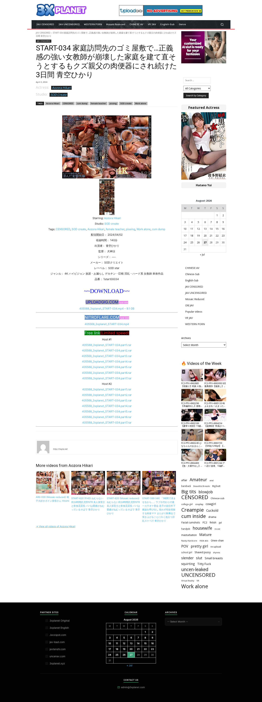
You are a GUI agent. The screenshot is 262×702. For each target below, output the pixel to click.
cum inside (193, 516)
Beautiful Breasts (201, 486)
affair (184, 480)
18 (191, 235)
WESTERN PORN (195, 324)
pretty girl (199, 546)
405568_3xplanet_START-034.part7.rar (107, 378)
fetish (213, 522)
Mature (205, 534)
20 (205, 235)
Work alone (140, 103)
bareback (186, 486)
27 (205, 242)
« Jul (202, 254)
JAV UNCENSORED (196, 293)
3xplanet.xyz (57, 663)
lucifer (57, 444)
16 (223, 228)
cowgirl (211, 504)
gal (220, 522)
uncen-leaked (194, 569)
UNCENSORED (198, 575)
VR (198, 580)
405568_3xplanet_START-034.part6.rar (107, 372)
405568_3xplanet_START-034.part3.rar (107, 356)
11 (191, 228)
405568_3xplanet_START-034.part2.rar (107, 350)
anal (212, 480)
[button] (222, 24)
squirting (188, 564)
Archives (186, 338)
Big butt (216, 486)
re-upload (215, 546)
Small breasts (214, 558)
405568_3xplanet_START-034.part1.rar (106, 345)
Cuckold (212, 510)
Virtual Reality (187, 580)
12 (198, 228)
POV (184, 546)
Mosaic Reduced (194, 299)
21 (211, 235)
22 (217, 235)
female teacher (98, 103)
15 (217, 228)
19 (198, 235)
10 (185, 228)
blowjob (206, 492)
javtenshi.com (58, 649)
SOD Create (58, 95)
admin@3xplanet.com (133, 687)
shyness (216, 552)
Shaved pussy (203, 552)
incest (217, 529)
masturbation (189, 535)
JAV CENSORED (43, 32)
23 (223, 235)
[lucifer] (43, 447)
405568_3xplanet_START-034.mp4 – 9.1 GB (106, 308)
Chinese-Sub (192, 274)
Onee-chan (217, 540)
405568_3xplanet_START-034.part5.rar (107, 367)
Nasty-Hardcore (189, 540)
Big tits (188, 491)
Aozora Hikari (61, 88)
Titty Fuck (204, 564)
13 (205, 228)
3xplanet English (59, 627)
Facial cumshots (190, 522)
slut (199, 558)
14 (211, 228)
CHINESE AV (192, 268)
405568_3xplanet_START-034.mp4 (107, 324)
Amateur (198, 479)
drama (212, 517)
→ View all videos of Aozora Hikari (55, 526)
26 (198, 242)
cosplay (199, 504)
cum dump (82, 103)
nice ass (204, 540)
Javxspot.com (58, 634)
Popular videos (193, 311)
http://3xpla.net (60, 449)
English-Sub (191, 280)
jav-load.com (57, 641)
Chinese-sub (217, 498)
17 (185, 235)
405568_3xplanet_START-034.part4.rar (107, 361)
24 (185, 242)
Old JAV (189, 305)
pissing (113, 103)
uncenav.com (57, 656)
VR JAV (189, 318)
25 (191, 242)
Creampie (192, 510)
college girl (187, 504)
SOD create (126, 103)
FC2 (204, 522)
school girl (186, 552)
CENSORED (68, 103)
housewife (202, 528)
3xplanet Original (60, 620)
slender (187, 558)
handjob (185, 528)
